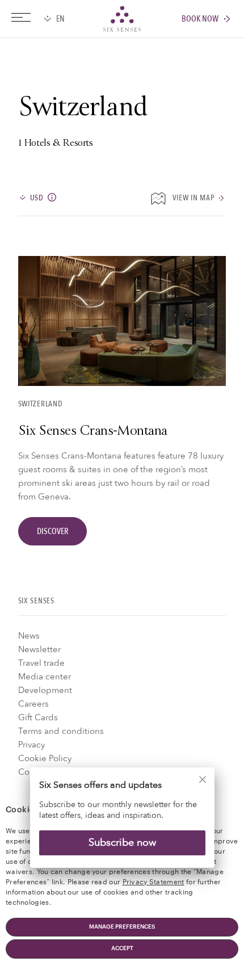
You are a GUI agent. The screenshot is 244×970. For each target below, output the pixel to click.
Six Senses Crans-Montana (92, 432)
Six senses (122, 19)
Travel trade (41, 663)
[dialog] (122, 824)
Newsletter (39, 649)
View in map (194, 198)
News (29, 635)
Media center (44, 676)
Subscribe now (122, 842)
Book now (200, 19)
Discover (52, 531)
